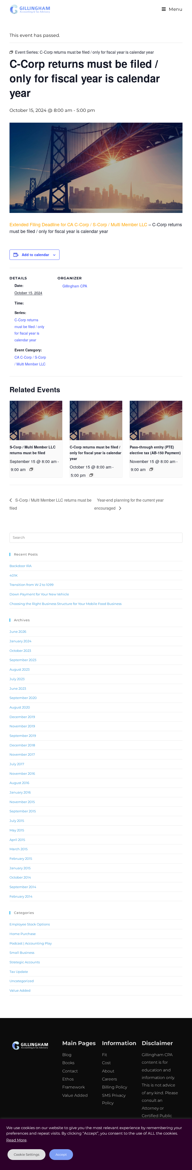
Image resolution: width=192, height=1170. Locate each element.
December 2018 (22, 745)
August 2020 (20, 707)
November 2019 (22, 726)
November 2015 (22, 802)
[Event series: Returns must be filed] (31, 469)
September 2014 (23, 887)
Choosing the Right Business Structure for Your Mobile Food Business (66, 604)
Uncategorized (22, 981)
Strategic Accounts (25, 962)
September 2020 (23, 698)
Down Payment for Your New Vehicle (39, 594)
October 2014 (20, 877)
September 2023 (23, 660)
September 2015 (23, 811)
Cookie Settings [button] (26, 1154)
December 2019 (22, 717)
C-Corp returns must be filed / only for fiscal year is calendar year (95, 452)
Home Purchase (23, 934)
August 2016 (19, 783)
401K (14, 575)
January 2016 (20, 792)
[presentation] (36, 420)
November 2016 (22, 773)
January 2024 (21, 641)
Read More (16, 1140)
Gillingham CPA (74, 285)
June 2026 (18, 632)
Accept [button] (61, 1154)
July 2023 (17, 679)
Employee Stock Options (30, 924)
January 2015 (20, 868)
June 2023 (18, 688)
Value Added (20, 990)
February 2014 (21, 896)
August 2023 (20, 669)
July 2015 (17, 821)
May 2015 (17, 830)
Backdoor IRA (21, 566)
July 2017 (17, 764)
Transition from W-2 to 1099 (32, 585)
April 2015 (17, 840)
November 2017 (22, 754)
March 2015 (19, 849)
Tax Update (19, 972)
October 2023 (20, 651)
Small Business (22, 953)
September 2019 (23, 736)
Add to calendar (35, 254)
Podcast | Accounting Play (31, 943)
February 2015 (21, 858)
